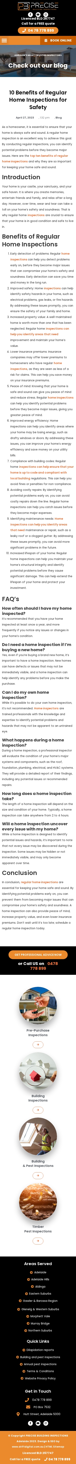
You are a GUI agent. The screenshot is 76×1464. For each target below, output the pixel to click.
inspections (36, 215)
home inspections (61, 398)
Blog (59, 117)
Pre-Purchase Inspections (38, 1032)
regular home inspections (39, 882)
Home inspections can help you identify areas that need (38, 524)
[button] (4, 40)
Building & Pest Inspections (38, 1163)
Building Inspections (38, 1098)
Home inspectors (46, 708)
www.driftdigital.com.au (28, 1446)
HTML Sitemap (55, 1446)
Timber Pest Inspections (38, 1228)
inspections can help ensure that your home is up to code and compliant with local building (42, 472)
